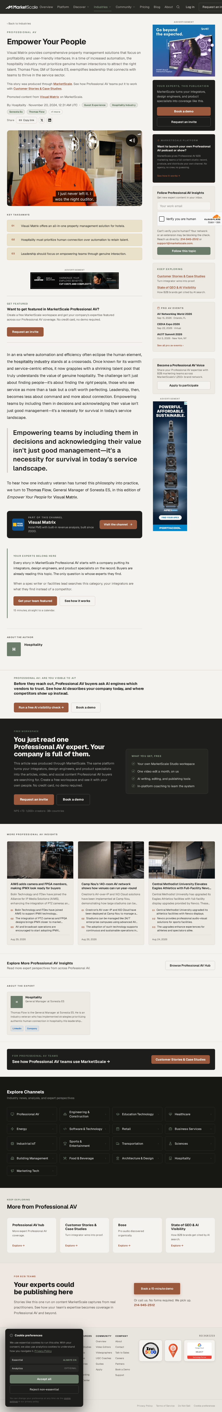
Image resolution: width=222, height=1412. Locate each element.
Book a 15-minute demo (157, 1289)
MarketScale (62, 84)
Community (124, 7)
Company (32, 1028)
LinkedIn (17, 1028)
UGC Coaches (103, 1358)
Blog (157, 7)
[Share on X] (42, 120)
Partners (119, 1363)
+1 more (55, 111)
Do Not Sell (184, 1405)
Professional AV (22, 32)
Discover (79, 7)
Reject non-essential (44, 1389)
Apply (99, 1369)
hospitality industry (32, 361)
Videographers (104, 1352)
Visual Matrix (49, 97)
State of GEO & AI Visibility (176, 287)
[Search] (178, 6)
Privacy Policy (145, 1405)
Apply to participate (183, 385)
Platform (63, 7)
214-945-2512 (189, 239)
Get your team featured (35, 601)
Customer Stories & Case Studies (37, 89)
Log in (190, 7)
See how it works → (168, 175)
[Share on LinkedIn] (50, 120)
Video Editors (103, 1346)
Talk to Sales (122, 1352)
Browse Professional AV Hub (190, 965)
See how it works (77, 601)
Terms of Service (165, 1405)
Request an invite (25, 332)
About (169, 7)
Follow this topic (184, 251)
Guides (100, 1363)
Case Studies (84, 1346)
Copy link (28, 120)
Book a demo (184, 111)
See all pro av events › (170, 345)
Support (119, 1375)
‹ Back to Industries (19, 23)
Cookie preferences (204, 1405)
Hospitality (33, 997)
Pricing (144, 7)
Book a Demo (122, 1369)
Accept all (44, 1379)
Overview (46, 7)
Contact (119, 1346)
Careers (119, 1358)
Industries (101, 7)
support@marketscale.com (175, 243)
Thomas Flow (38, 489)
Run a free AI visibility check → (41, 707)
